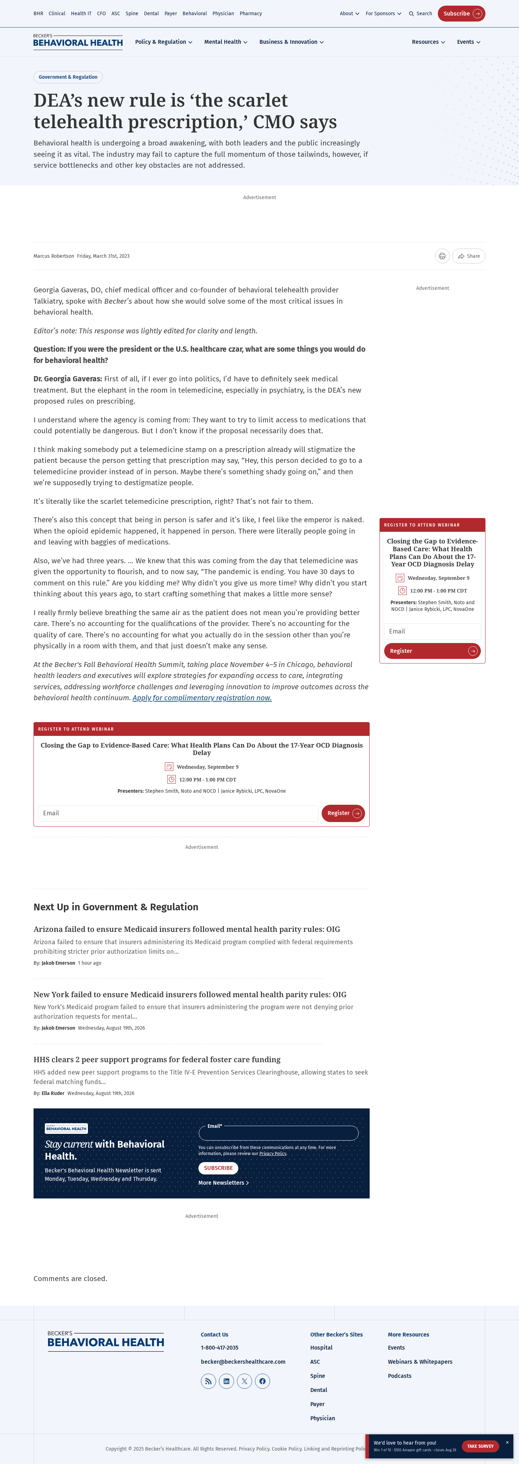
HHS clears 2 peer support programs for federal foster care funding (157, 1059)
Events (465, 41)
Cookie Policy (287, 1449)
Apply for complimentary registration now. (202, 697)
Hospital (321, 1347)
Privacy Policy (273, 1153)
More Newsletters (221, 1182)
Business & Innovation (288, 41)
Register (339, 813)
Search (424, 14)
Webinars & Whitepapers (420, 1361)
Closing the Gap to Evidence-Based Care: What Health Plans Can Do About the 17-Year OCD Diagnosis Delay (202, 749)
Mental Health (222, 41)
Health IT (81, 14)
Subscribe (457, 13)
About (346, 14)
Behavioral (195, 14)
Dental (151, 14)
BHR (38, 14)
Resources (425, 41)
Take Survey (480, 1446)
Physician (223, 14)
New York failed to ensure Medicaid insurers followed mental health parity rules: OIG (190, 994)
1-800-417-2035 (219, 1347)
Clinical (57, 14)
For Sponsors (380, 14)
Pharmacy (251, 14)
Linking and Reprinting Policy (336, 1449)
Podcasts (400, 1376)
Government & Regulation (68, 77)
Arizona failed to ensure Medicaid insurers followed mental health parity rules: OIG (187, 929)
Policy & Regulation (160, 41)
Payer (171, 14)
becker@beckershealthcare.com (243, 1361)
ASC (116, 14)
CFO (101, 14)
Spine (132, 14)
